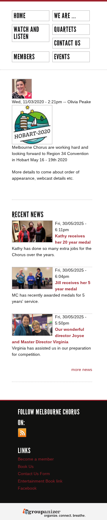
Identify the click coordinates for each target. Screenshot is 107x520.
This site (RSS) (22, 432)
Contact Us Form (34, 473)
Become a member (36, 459)
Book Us (26, 466)
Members (24, 57)
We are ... (64, 16)
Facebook (27, 488)
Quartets (65, 29)
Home (20, 16)
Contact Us (66, 43)
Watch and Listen (26, 33)
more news (81, 369)
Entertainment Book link (40, 481)
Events (62, 57)
